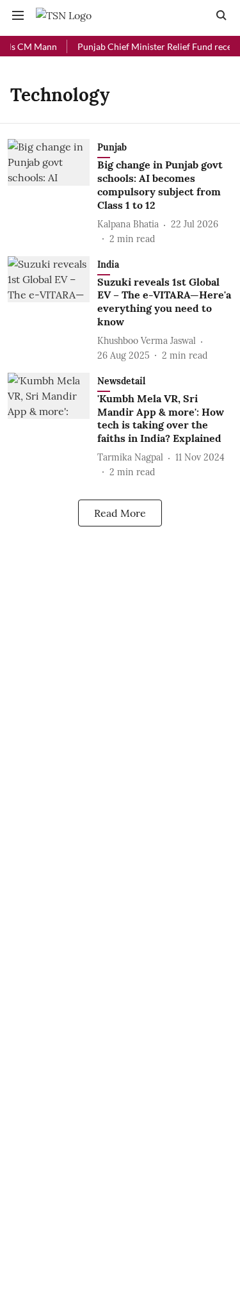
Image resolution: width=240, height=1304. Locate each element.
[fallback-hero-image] (52, 192)
